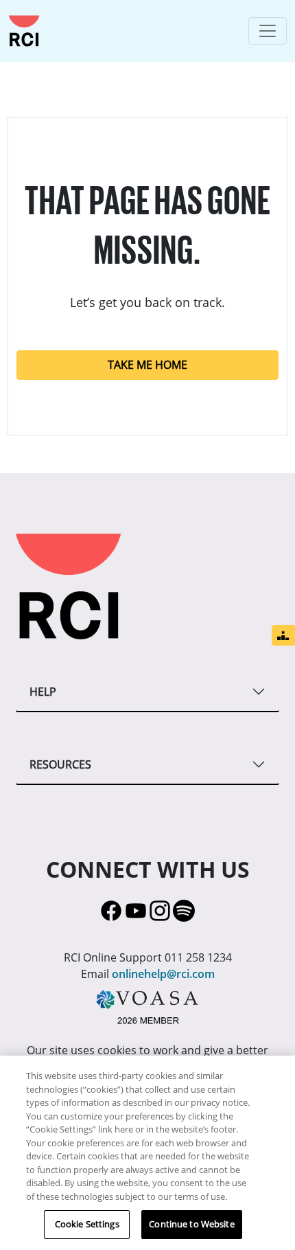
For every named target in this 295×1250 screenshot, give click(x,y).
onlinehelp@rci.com (163, 973)
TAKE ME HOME (147, 364)
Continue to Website (191, 1224)
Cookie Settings (87, 1224)
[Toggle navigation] (267, 31)
